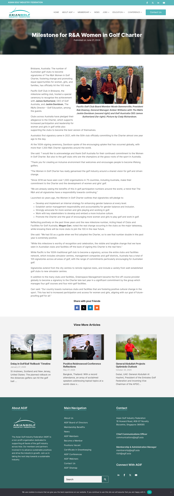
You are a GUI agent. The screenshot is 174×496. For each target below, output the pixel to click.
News (96, 12)
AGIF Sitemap (70, 468)
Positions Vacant (72, 445)
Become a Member (73, 440)
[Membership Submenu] (90, 12)
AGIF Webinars (71, 458)
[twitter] (153, 3)
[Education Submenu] (124, 12)
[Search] (105, 479)
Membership (83, 12)
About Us (68, 418)
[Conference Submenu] (141, 12)
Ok (149, 492)
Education (117, 12)
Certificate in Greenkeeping (77, 449)
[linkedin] (158, 3)
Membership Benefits (74, 427)
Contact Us (69, 463)
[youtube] (164, 3)
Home (56, 12)
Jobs (105, 12)
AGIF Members (71, 436)
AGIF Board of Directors (76, 422)
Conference (134, 12)
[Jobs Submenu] (109, 12)
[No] (171, 492)
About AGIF (67, 12)
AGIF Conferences (73, 454)
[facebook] (147, 3)
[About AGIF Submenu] (74, 12)
